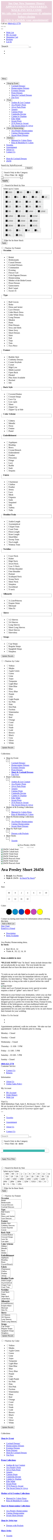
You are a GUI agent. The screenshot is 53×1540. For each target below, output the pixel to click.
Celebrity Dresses (16, 360)
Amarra (14, 789)
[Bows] (7, 1262)
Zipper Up (13, 407)
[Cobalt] (21, 912)
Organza (12, 497)
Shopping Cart (12, 37)
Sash (11, 468)
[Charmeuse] (5, 1269)
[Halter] (7, 1294)
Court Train (13, 529)
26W (22, 221)
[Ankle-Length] (6, 1281)
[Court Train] (6, 1287)
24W (10, 221)
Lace (11, 463)
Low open (13, 402)
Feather (12, 455)
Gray (11, 738)
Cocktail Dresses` (18, 763)
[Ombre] (4, 1253)
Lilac (11, 697)
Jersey (11, 489)
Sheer (11, 404)
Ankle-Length (14, 521)
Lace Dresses (14, 310)
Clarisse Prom (17, 791)
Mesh (11, 495)
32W (22, 225)
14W (30, 211)
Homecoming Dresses (20, 765)
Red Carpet (13, 288)
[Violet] (34, 912)
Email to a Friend (8, 928)
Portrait (12, 574)
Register (9, 39)
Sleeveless (13, 632)
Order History (11, 1095)
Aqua (11, 679)
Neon (11, 426)
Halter (11, 558)
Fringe (11, 460)
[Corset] (9, 1230)
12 (46, 197)
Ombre (11, 428)
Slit (10, 383)
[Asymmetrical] (6, 1283)
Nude (11, 727)
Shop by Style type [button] (14, 828)
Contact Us (10, 1070)
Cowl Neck (13, 556)
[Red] (27, 912)
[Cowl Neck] (7, 1292)
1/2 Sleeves (13, 620)
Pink (11, 704)
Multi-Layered (14, 370)
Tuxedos (9, 1117)
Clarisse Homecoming (20, 824)
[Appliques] (7, 1258)
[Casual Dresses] (11, 1205)
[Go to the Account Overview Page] (2, 28)
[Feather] (5, 1274)
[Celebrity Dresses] (9, 1226)
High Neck (13, 561)
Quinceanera (14, 286)
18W (10, 216)
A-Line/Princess (15, 601)
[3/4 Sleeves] (9, 1317)
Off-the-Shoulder (16, 569)
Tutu (10, 343)
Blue (11, 689)
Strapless (12, 584)
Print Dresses (14, 325)
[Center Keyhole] (9, 1228)
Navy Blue (13, 691)
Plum (11, 715)
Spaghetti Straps (15, 649)
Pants (11, 322)
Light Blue (13, 684)
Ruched (12, 380)
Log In (9, 42)
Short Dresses (14, 333)
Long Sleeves (14, 625)
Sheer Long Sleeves (17, 627)
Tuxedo (14, 841)
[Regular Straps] (7, 1329)
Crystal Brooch (15, 450)
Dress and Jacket (15, 307)
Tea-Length (13, 542)
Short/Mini (13, 537)
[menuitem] (29, 32)
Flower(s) (13, 458)
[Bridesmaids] (11, 1203)
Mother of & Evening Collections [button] (19, 807)
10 (35, 197)
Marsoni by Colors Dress (21, 812)
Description (11, 933)
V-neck (12, 589)
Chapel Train (14, 527)
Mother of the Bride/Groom (20, 280)
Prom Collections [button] (13, 777)
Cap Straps (13, 644)
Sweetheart (13, 587)
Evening (12, 270)
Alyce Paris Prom (18, 786)
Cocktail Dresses (15, 265)
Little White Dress (16, 315)
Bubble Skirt (14, 357)
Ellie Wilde (15, 798)
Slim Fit (12, 608)
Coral (11, 722)
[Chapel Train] (6, 1285)
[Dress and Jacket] (8, 1216)
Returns (9, 1073)
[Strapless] (7, 1333)
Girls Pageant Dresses (17, 275)
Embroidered (14, 453)
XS (9, 230)
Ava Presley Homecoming (22, 822)
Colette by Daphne (19, 796)
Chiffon (12, 484)
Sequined (12, 502)
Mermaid (12, 606)
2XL (21, 235)
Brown (12, 733)
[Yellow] (40, 912)
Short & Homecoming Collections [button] (20, 817)
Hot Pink (12, 707)
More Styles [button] (11, 836)
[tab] (29, 766)
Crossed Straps (15, 397)
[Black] (9, 912)
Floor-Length (14, 532)
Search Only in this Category (16, 172)
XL (9, 235)
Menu (4, 79)
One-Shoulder (14, 571)
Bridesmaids (14, 260)
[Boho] (8, 1214)
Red (10, 717)
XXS (35, 225)
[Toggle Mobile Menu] (2, 1111)
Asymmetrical (14, 524)
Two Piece (13, 346)
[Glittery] (4, 1246)
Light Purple (14, 699)
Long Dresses (14, 317)
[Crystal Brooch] (7, 1264)
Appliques (13, 442)
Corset (11, 365)
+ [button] (7, 760)
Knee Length (14, 534)
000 (10, 192)
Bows (11, 447)
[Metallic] (4, 1248)
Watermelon (14, 712)
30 (9, 211)
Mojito (11, 668)
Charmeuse (13, 482)
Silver (11, 740)
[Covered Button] (8, 1235)
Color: (3, 906)
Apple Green (14, 671)
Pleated (12, 375)
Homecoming (14, 278)
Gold (11, 730)
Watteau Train (14, 545)
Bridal (11, 257)
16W (43, 211)
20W (22, 216)
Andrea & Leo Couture (20, 782)
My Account (11, 35)
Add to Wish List (8, 924)
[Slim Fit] (7, 1310)
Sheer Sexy (13, 330)
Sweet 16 (12, 291)
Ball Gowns (14, 302)
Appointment (11, 1122)
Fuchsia (12, 709)
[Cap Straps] (7, 1326)
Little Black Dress (16, 312)
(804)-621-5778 (14, 23)
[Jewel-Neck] (7, 1299)
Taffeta (11, 508)
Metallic (12, 423)
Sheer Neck (13, 582)
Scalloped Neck (15, 576)
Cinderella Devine (18, 793)
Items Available (12, 936)
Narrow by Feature (13, 248)
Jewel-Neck (13, 564)
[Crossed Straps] (8, 1237)
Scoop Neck (14, 579)
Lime (11, 676)
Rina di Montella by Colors (22, 814)
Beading (12, 445)
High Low (13, 367)
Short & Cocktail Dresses (22, 772)
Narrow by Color (12, 661)
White (11, 743)
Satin (11, 500)
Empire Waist (14, 603)
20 (39, 201)
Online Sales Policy (14, 1084)
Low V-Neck (14, 566)
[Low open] (8, 1241)
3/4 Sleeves (13, 622)
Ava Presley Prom (18, 784)
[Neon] (4, 1251)
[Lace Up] (8, 1239)
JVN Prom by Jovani (19, 802)
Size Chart (5, 926)
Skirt (11, 335)
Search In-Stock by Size (15, 185)
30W (10, 225)
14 (9, 201)
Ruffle (11, 465)
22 (9, 206)
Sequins (12, 471)
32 (19, 211)
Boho (11, 304)
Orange (12, 720)
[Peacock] (15, 912)
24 (19, 206)
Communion (14, 268)
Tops (11, 340)
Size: (3, 887)
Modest (12, 320)
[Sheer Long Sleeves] (9, 1322)
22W (35, 216)
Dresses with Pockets (20, 833)
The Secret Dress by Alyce (22, 805)
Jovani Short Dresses (19, 826)
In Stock (31, 878)
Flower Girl (13, 273)
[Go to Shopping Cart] (2, 26)
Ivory (11, 725)
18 (29, 201)
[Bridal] (11, 1200)
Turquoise (13, 681)
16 (19, 201)
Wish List (10, 32)
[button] (12, 83)
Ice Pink (12, 702)
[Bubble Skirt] (9, 1223)
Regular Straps (15, 646)
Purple (11, 694)
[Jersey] (5, 1276)
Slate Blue (13, 686)
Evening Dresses (18, 767)
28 (39, 206)
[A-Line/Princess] (7, 1304)
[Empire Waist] (7, 1306)
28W (35, 221)
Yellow (12, 666)
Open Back (13, 372)
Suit (10, 338)
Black (11, 735)
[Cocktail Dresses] (11, 1207)
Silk (10, 505)
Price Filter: (10, 175)
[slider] (47, 1150)
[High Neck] (7, 1296)
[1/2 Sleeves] (9, 1315)
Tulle (11, 510)
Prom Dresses (14, 283)
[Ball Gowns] (8, 1212)
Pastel (11, 431)
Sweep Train (14, 539)
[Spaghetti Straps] (7, 1331)
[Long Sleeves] (9, 1319)
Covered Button (15, 394)
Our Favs (15, 774)
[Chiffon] (5, 1271)
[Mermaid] (7, 1308)
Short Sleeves (14, 630)
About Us (10, 1081)
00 (21, 192)
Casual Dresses (15, 262)
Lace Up (12, 399)
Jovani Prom (16, 800)
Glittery (12, 421)
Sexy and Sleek (15, 328)
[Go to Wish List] (5, 26)
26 (29, 206)
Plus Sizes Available (17, 378)
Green (11, 673)
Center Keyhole (15, 362)
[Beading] (7, 1260)
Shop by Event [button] (12, 758)
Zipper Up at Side (16, 409)
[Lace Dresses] (8, 1219)
